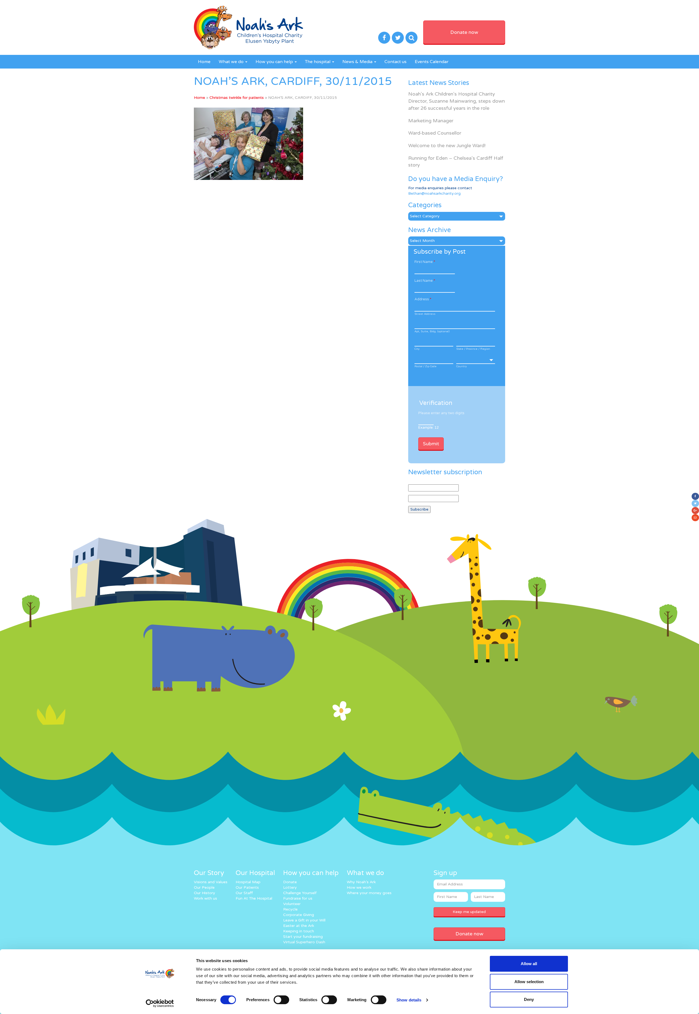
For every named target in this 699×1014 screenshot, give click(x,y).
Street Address (425, 314)
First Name (424, 262)
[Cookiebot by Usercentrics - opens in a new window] (160, 1003)
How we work (359, 887)
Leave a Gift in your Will (304, 920)
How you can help (275, 61)
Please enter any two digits (441, 413)
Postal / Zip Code (425, 366)
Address (422, 299)
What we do (232, 61)
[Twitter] (695, 503)
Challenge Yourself (299, 893)
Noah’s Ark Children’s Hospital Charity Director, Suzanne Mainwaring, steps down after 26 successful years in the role (456, 101)
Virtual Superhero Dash (304, 942)
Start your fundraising (303, 936)
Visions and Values (210, 882)
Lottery (290, 887)
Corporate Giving (298, 914)
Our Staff (244, 893)
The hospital (318, 61)
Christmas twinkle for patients (236, 97)
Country (461, 366)
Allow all (529, 963)
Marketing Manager (430, 121)
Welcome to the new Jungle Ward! (446, 146)
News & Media (358, 61)
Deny (529, 999)
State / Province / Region (473, 349)
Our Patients (247, 887)
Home (204, 61)
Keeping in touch (298, 931)
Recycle (290, 909)
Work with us (205, 898)
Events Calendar (432, 61)
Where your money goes (369, 893)
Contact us (395, 61)
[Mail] (695, 517)
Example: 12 (428, 427)
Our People (204, 887)
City (416, 349)
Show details (408, 1000)
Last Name (424, 280)
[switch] (281, 999)
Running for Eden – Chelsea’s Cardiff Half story (455, 161)
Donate (290, 882)
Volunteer (292, 904)
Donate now (464, 32)
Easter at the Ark (298, 925)
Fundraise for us (297, 898)
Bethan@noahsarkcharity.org (434, 193)
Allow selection (529, 981)
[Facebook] (695, 496)
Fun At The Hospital (254, 898)
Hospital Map (248, 882)
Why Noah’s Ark (361, 882)
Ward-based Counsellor (434, 133)
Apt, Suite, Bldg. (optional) (431, 331)
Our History (204, 893)
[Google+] (695, 510)
